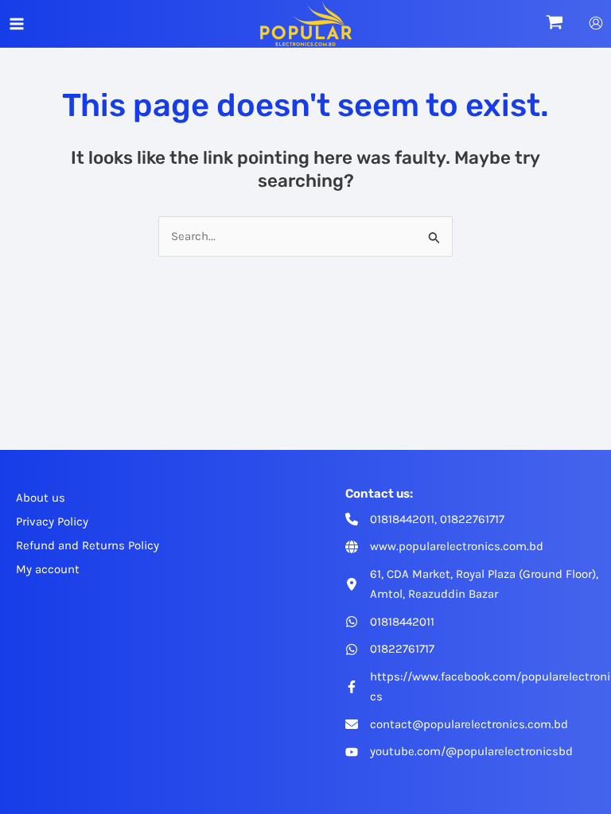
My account (48, 569)
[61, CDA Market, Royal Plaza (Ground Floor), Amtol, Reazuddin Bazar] (477, 584)
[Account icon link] (596, 23)
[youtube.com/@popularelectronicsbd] (459, 752)
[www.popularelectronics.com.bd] (444, 546)
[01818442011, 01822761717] (424, 519)
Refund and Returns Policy (87, 545)
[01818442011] (389, 622)
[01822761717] (389, 649)
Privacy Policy (52, 521)
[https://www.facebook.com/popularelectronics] (477, 687)
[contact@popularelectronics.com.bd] (456, 725)
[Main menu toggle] (16, 24)
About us (40, 497)
